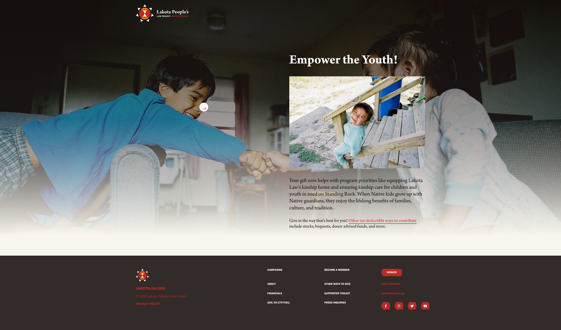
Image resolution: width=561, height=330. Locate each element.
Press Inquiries (335, 302)
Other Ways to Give (337, 284)
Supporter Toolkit (337, 293)
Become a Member (337, 270)
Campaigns (274, 270)
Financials (274, 293)
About (271, 284)
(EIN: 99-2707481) (278, 302)
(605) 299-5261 (390, 284)
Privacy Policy (148, 304)
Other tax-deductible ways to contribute (382, 221)
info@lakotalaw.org (393, 293)
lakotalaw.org (150, 288)
